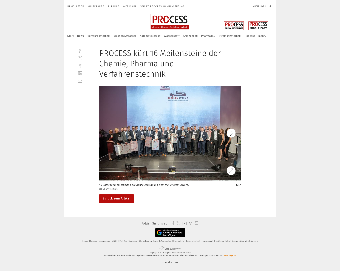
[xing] (80, 65)
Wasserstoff (172, 35)
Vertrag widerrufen (240, 241)
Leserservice (105, 241)
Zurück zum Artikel (116, 198)
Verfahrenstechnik (98, 35)
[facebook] (80, 50)
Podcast (250, 35)
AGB (114, 241)
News (80, 35)
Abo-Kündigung (131, 241)
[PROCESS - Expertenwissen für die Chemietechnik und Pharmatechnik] (70, 35)
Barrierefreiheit (193, 241)
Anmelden (260, 6)
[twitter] (80, 58)
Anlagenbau (190, 35)
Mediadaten (166, 241)
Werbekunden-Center (149, 241)
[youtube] (184, 223)
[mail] (80, 81)
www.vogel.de (230, 255)
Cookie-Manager (90, 241)
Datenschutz (179, 241)
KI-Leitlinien (219, 241)
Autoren (254, 241)
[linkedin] (80, 73)
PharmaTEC (208, 35)
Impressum (207, 241)
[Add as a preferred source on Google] (170, 232)
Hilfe (120, 241)
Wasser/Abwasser (125, 35)
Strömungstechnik (230, 35)
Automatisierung (150, 35)
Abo (228, 241)
